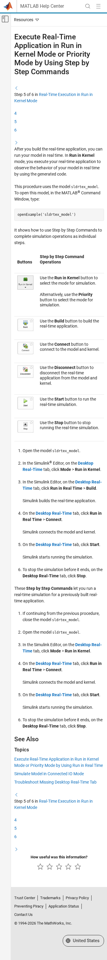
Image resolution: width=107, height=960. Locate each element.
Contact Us (23, 914)
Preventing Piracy (28, 906)
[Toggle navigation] (25, 19)
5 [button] (15, 121)
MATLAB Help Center (42, 6)
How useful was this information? (59, 857)
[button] (16, 88)
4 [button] (15, 113)
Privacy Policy (77, 898)
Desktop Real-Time (54, 513)
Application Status (63, 906)
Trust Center (24, 898)
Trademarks (50, 898)
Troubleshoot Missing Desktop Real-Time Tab (55, 782)
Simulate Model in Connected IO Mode (49, 773)
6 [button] (15, 130)
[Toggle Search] (88, 6)
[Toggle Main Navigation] (98, 6)
